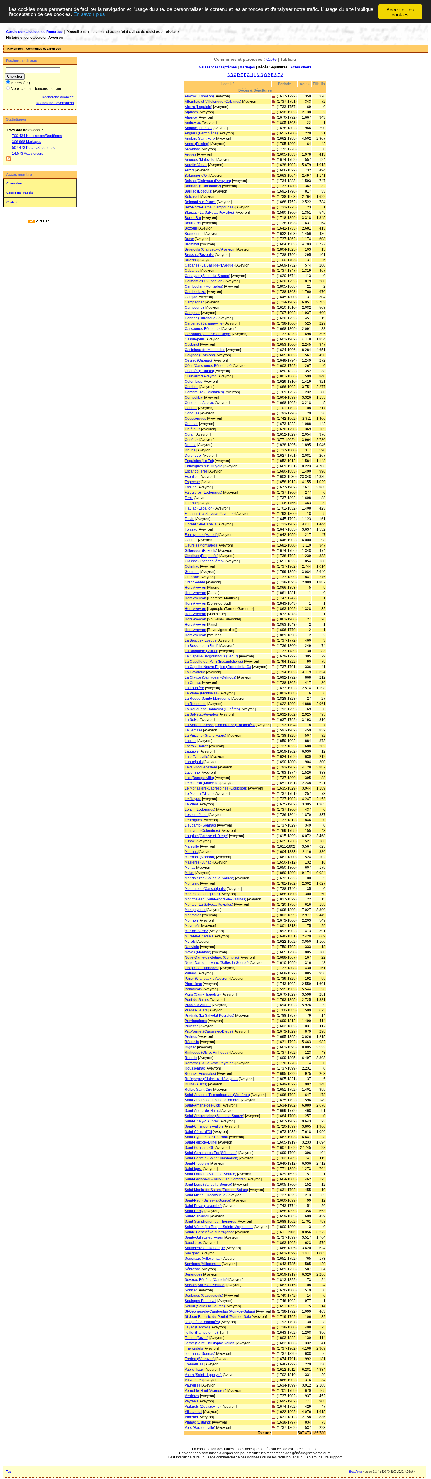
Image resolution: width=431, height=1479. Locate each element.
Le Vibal (191, 804)
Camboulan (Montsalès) (204, 286)
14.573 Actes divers (27, 153)
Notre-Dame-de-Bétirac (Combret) (212, 957)
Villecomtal (193, 1412)
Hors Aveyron (195, 588)
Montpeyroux (195, 910)
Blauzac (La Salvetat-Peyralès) (209, 212)
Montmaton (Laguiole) (202, 894)
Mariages (247, 67)
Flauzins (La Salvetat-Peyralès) (210, 514)
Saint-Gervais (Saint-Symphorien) (211, 1158)
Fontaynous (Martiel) (201, 535)
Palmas (191, 973)
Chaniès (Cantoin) (199, 371)
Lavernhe (192, 772)
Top (8, 1471)
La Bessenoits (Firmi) (201, 646)
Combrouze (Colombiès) (204, 392)
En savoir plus (89, 14)
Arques (190, 154)
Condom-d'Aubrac (199, 403)
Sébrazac (192, 1269)
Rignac (190, 1047)
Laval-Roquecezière (201, 767)
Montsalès (193, 915)
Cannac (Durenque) (201, 318)
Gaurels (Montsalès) (201, 545)
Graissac (192, 577)
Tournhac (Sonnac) (200, 1354)
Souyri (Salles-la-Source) (205, 1306)
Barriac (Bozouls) (198, 191)
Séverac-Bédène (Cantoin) (206, 1280)
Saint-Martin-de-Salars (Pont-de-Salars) (216, 1190)
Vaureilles (193, 1385)
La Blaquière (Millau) (201, 651)
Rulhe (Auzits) (196, 1084)
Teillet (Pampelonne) (201, 1332)
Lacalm (190, 741)
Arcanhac (192, 149)
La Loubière (194, 688)
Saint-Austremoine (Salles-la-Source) (214, 1116)
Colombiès (193, 382)
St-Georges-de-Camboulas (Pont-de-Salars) (220, 1311)
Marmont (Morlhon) (200, 857)
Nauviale (192, 947)
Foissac (191, 529)
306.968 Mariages (26, 142)
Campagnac (194, 302)
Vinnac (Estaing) (198, 1422)
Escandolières (196, 471)
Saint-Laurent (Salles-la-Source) (210, 1174)
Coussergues (195, 418)
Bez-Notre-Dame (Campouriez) (210, 207)
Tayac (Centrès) (197, 1327)
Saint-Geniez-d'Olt (199, 1148)
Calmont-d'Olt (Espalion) (204, 281)
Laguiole (192, 751)
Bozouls (191, 228)
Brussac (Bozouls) (199, 255)
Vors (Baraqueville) (200, 1428)
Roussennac (195, 1068)
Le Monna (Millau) (199, 794)
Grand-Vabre (195, 582)
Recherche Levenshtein (55, 103)
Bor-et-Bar (193, 218)
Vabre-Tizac (194, 1369)
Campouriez (194, 308)
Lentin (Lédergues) (200, 809)
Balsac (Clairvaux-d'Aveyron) (208, 181)
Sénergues (193, 1274)
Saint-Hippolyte (197, 1163)
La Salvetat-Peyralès (201, 714)
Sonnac (191, 1290)
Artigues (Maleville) (200, 160)
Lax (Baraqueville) (199, 778)
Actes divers (301, 67)
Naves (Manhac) (198, 952)
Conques (192, 413)
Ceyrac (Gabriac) (198, 360)
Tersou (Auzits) (196, 1338)
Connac (191, 408)
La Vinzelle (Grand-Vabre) (205, 735)
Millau (189, 873)
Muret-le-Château (199, 936)
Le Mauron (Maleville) (202, 783)
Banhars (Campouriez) (203, 186)
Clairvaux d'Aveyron (201, 376)
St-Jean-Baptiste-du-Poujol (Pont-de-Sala (218, 1317)
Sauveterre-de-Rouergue (205, 1248)
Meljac (190, 868)
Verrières (192, 1396)
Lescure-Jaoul (196, 815)
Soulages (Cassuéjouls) (204, 1296)
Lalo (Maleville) (197, 757)
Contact (11, 202)
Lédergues (193, 820)
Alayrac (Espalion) (199, 96)
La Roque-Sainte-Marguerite (207, 699)
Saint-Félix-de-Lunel (201, 1142)
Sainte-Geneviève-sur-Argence (209, 1232)
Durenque (193, 455)
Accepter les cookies (400, 12)
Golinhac (192, 566)
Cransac (191, 424)
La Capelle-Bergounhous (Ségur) (211, 656)
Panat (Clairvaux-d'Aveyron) (207, 979)
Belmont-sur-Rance (200, 202)
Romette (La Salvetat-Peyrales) (210, 1063)
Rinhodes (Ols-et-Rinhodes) (207, 1052)
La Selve (192, 720)
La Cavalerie (195, 672)
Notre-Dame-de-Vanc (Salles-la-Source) (217, 963)
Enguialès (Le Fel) (199, 461)
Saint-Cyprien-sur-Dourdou (206, 1137)
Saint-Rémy (194, 1211)
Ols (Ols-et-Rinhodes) (202, 968)
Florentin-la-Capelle (201, 524)
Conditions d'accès (20, 192)
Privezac (191, 1026)
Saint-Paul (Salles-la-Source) (208, 1200)
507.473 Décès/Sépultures (33, 148)
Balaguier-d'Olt (196, 175)
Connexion (14, 183)
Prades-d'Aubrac (198, 1005)
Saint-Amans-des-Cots (203, 1105)
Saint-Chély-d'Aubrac (202, 1121)
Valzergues (194, 1380)
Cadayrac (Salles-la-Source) (207, 276)
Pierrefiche (193, 984)
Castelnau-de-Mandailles (205, 350)
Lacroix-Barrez (196, 746)
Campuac (192, 313)
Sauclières (193, 1243)
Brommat (192, 244)
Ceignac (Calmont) (200, 355)
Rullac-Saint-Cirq (198, 1089)
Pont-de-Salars (197, 1000)
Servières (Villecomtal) (203, 1264)
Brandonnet (194, 234)
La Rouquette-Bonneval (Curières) (212, 709)
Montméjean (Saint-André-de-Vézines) (215, 899)
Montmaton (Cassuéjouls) (205, 889)
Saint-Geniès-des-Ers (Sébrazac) (211, 1153)
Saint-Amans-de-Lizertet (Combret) (212, 1100)
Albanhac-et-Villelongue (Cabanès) (213, 102)
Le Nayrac (193, 799)
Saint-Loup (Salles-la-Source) (208, 1185)
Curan (190, 434)
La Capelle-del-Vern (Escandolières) (214, 662)
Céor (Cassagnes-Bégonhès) (208, 366)
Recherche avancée (58, 97)
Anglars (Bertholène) (201, 133)
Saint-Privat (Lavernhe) (203, 1206)
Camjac (191, 297)
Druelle (190, 445)
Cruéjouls (192, 429)
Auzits (189, 170)
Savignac (192, 1253)
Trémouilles (194, 1364)
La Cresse (193, 683)
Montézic (192, 883)
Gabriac (191, 540)
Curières (191, 440)
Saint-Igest (193, 1169)
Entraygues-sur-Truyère (204, 466)
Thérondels (194, 1348)
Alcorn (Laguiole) (198, 107)
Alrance (191, 117)
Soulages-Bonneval (200, 1301)
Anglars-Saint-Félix (200, 138)
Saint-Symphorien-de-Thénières (210, 1222)
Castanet (192, 345)
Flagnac (191, 503)
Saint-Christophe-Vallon (204, 1126)
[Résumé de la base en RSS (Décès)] (8, 160)
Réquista (192, 1042)
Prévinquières (196, 1021)
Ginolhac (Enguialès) (201, 556)
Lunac (190, 841)
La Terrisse (193, 730)
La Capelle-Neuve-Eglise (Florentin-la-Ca (218, 667)
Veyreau (191, 1401)
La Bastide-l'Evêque (201, 640)
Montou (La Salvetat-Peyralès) (209, 905)
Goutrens (192, 572)
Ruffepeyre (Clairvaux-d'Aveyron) (211, 1079)
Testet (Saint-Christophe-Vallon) (210, 1343)
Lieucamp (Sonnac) (200, 825)
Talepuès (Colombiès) (202, 1322)
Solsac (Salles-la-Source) (205, 1285)
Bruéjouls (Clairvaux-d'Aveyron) (210, 249)
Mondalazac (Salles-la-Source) (209, 878)
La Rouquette (195, 704)
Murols (190, 942)
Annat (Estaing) (197, 144)
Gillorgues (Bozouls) (201, 551)
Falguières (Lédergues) (203, 492)
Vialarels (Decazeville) (203, 1406)
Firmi (189, 498)
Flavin (189, 519)
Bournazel (193, 223)
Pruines (191, 1037)
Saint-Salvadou (197, 1216)
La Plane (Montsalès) (202, 693)
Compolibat (194, 397)
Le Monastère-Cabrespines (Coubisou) (216, 788)
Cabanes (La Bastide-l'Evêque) (210, 265)
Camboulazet (195, 292)
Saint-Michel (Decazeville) (206, 1195)
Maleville (192, 846)
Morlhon (191, 920)
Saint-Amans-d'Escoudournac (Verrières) (217, 1095)
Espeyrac (192, 482)
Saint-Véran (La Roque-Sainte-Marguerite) (219, 1227)
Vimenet (191, 1417)
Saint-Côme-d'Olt (198, 1132)
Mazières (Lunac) (199, 862)
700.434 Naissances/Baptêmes (37, 136)
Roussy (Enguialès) (200, 1074)
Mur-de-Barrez (196, 931)
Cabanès (192, 271)
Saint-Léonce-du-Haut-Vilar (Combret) (215, 1179)
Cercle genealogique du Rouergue (34, 32)
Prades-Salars (196, 1010)
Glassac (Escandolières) (204, 561)
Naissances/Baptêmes (218, 67)
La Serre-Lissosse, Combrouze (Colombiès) (220, 725)
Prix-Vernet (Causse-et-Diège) (209, 1031)
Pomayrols (193, 989)
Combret (191, 387)
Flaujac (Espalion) (199, 508)
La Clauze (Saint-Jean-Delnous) (210, 677)
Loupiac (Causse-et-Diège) (206, 836)
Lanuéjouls (194, 762)
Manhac (191, 852)
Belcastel (192, 197)
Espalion (192, 477)
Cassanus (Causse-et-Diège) (208, 334)
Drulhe (190, 450)
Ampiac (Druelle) (198, 128)
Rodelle (191, 1058)
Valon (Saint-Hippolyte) (203, 1375)
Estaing (191, 487)
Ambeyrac (193, 123)
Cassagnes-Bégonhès (202, 329)
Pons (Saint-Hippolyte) (203, 994)
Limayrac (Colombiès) (202, 831)
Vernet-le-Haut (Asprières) (205, 1391)
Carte (271, 59)
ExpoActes (355, 1471)
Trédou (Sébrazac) (200, 1359)
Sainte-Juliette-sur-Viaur (204, 1237)
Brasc (189, 239)
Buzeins (191, 260)
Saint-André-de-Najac (202, 1111)
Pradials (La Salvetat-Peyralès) (209, 1015)
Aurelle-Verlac (196, 165)
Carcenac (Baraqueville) (204, 323)
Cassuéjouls (195, 339)
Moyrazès (192, 926)
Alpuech (191, 112)
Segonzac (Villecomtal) (203, 1259)
